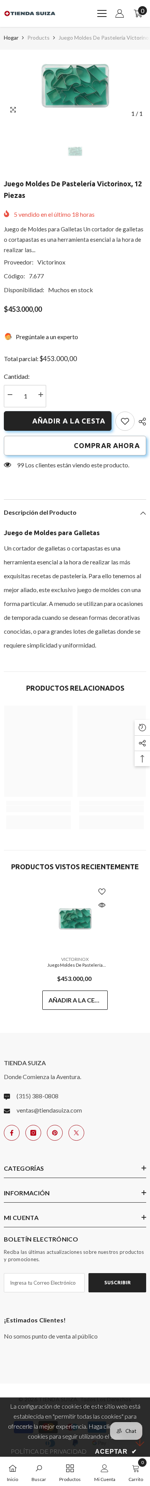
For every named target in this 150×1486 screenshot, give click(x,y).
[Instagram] (33, 1133)
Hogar (11, 37)
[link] (125, 421)
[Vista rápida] (102, 905)
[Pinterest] (55, 1133)
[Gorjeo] (76, 1133)
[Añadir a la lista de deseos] (102, 891)
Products (38, 37)
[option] (75, 85)
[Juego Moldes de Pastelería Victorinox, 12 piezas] (75, 918)
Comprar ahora (107, 445)
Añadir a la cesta (68, 421)
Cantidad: (17, 376)
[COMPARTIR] (140, 421)
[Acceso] (119, 13)
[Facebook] (12, 1133)
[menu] (102, 13)
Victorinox (51, 262)
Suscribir (117, 1282)
